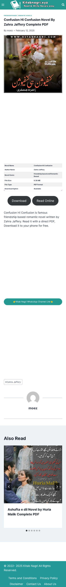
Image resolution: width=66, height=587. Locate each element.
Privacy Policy (49, 578)
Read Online (45, 201)
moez (33, 408)
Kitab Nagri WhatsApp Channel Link (33, 301)
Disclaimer (16, 584)
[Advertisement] (33, 130)
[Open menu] (3, 4)
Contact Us (33, 584)
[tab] (26, 530)
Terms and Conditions (22, 578)
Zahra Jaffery (13, 382)
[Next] (57, 486)
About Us (50, 584)
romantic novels (25, 15)
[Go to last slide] (9, 486)
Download (19, 201)
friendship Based (10, 15)
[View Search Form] (63, 5)
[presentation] (33, 474)
